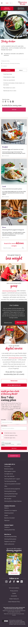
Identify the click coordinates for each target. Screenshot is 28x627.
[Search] (23, 248)
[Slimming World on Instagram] (6, 582)
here (24, 624)
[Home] (22, 3)
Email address (4, 425)
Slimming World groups (9, 291)
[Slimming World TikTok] (10, 582)
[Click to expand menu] (1, 3)
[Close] (25, 303)
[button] (3, 102)
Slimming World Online (15, 357)
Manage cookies (8, 322)
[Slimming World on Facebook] (14, 582)
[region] (14, 313)
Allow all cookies (21, 322)
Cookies (14, 593)
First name (3, 419)
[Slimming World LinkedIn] (22, 582)
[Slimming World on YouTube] (18, 582)
